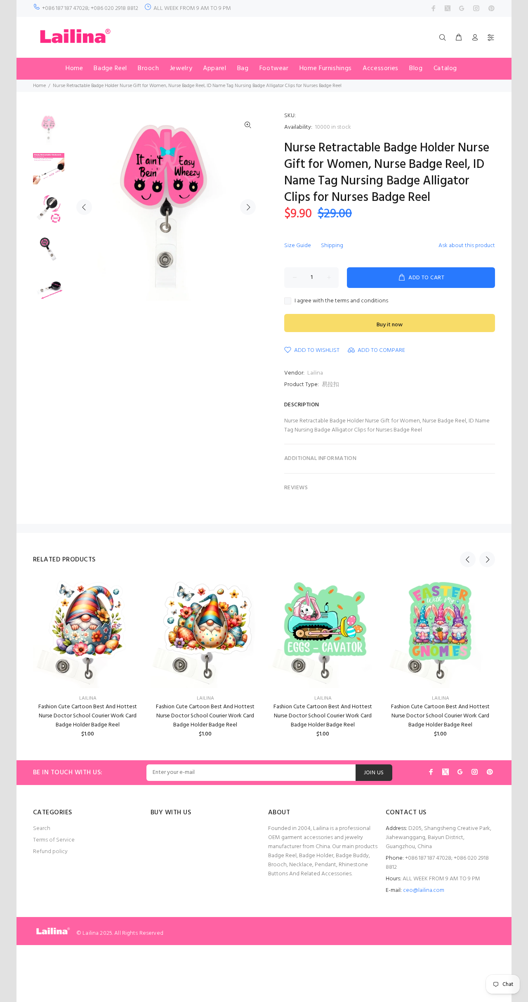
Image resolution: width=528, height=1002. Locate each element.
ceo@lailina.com (423, 890)
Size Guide (297, 245)
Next (248, 207)
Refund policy (50, 851)
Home (39, 86)
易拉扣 (330, 384)
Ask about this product (466, 245)
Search (41, 828)
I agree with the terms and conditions (341, 301)
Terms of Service (54, 840)
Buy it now (390, 325)
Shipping (332, 245)
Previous (84, 207)
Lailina (315, 373)
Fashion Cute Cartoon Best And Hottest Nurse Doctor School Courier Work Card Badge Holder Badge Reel (87, 716)
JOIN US (374, 773)
